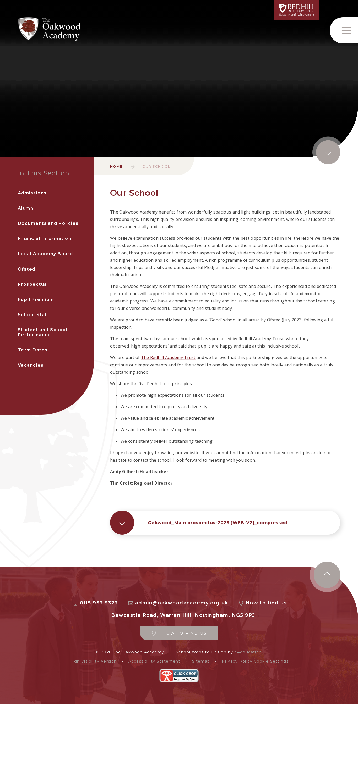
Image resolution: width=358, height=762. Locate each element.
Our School (156, 166)
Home (116, 166)
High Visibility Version (93, 661)
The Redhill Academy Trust (168, 357)
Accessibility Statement (154, 661)
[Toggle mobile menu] (344, 30)
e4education (248, 652)
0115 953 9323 (99, 603)
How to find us (266, 603)
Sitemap (201, 661)
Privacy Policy (237, 661)
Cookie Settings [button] (271, 661)
